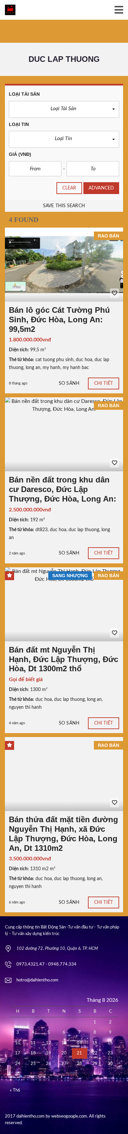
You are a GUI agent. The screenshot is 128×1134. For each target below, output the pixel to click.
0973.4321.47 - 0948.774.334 (46, 964)
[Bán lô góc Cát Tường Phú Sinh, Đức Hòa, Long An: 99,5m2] (64, 265)
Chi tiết (103, 383)
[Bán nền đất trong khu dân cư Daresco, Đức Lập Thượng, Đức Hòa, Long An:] (64, 434)
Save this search (64, 206)
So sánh (69, 383)
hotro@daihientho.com (37, 980)
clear (69, 188)
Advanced (101, 188)
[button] (64, 109)
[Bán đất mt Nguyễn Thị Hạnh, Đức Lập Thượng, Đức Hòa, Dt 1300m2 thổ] (64, 604)
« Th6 (15, 1090)
